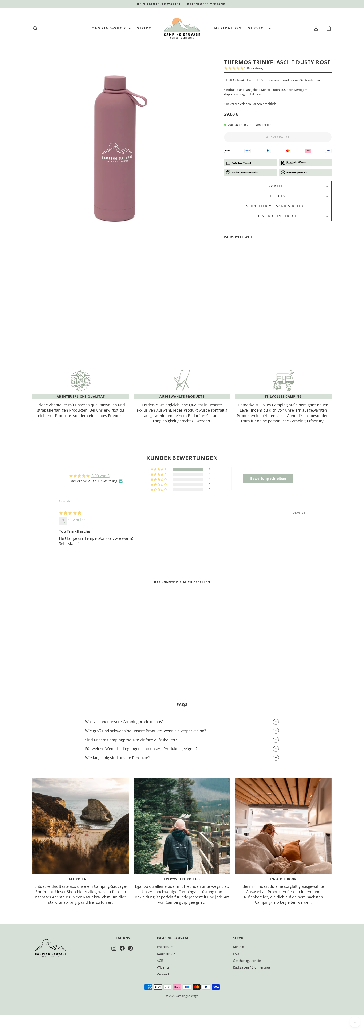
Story (144, 28)
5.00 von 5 (100, 475)
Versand (163, 974)
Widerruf (163, 967)
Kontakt (238, 947)
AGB (160, 960)
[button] (234, 68)
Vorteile (278, 186)
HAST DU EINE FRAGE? (278, 216)
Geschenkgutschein (247, 960)
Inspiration (227, 28)
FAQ (236, 953)
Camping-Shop (110, 28)
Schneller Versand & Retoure (278, 206)
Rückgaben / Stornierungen (252, 967)
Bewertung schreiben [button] (268, 478)
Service (258, 28)
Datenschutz (166, 953)
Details (278, 196)
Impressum (165, 947)
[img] (70, 513)
